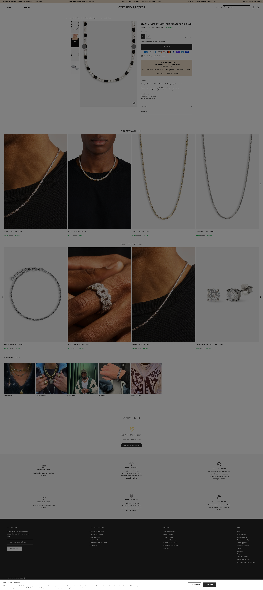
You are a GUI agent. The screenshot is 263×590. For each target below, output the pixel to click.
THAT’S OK (209, 584)
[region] (131, 584)
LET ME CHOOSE (194, 584)
